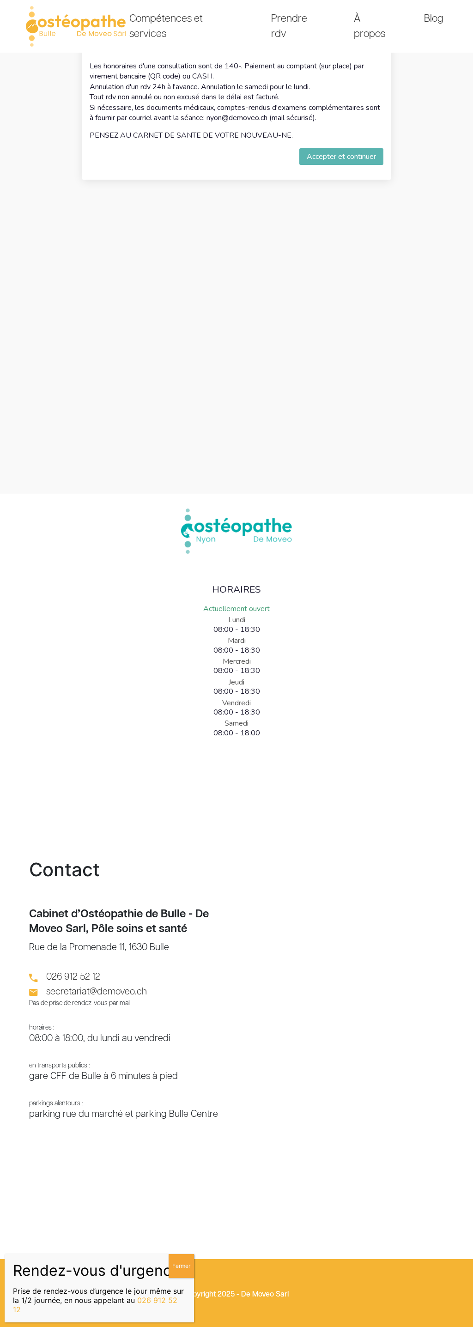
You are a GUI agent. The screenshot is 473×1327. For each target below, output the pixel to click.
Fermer (181, 1265)
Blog (433, 18)
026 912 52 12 (73, 977)
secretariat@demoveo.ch (96, 991)
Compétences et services (166, 26)
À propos (369, 26)
